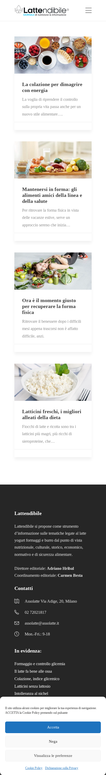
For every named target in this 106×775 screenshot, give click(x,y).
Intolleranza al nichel (31, 693)
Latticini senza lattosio (32, 686)
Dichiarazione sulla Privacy (61, 768)
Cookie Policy (33, 768)
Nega (53, 741)
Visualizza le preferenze (53, 756)
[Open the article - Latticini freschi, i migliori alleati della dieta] (53, 382)
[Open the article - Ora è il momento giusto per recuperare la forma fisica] (53, 271)
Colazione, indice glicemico (36, 679)
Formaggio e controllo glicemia (39, 664)
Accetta (53, 727)
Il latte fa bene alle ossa (33, 671)
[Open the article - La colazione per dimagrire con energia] (53, 55)
